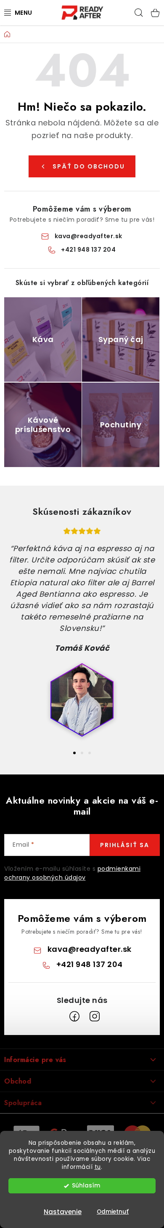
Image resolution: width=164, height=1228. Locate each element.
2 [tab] (82, 753)
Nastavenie (63, 1211)
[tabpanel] (82, 635)
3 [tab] (89, 753)
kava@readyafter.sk (88, 236)
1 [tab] (74, 753)
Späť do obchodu (89, 166)
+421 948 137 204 (88, 249)
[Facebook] (74, 1016)
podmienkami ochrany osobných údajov (72, 873)
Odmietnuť (113, 1212)
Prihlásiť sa (124, 845)
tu (98, 1167)
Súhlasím (86, 1186)
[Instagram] (95, 1016)
